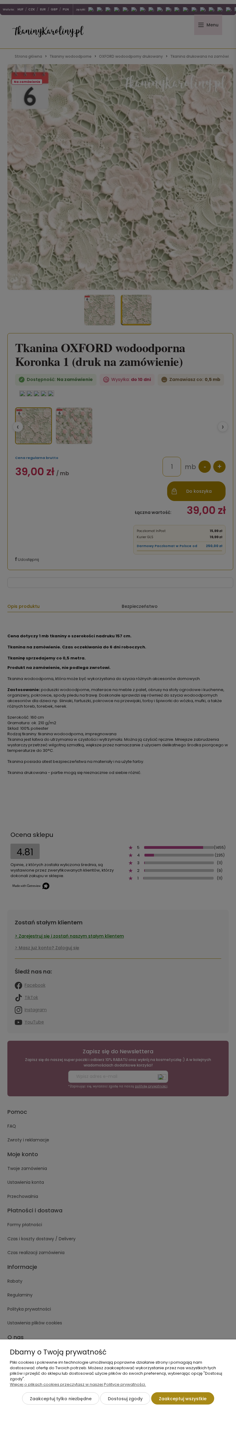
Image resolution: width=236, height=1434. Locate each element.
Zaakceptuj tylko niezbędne (61, 1399)
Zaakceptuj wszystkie (182, 1399)
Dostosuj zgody (125, 1399)
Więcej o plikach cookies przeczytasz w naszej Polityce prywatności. (78, 1384)
